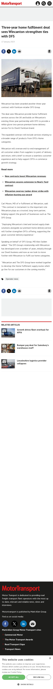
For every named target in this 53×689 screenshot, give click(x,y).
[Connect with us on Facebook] (5, 623)
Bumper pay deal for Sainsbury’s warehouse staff (33, 346)
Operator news (12, 279)
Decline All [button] (38, 677)
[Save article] (49, 51)
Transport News (13, 649)
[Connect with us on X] (14, 623)
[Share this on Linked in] (14, 51)
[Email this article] (19, 51)
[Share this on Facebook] (3, 51)
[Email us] (32, 623)
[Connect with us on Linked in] (23, 623)
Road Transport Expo (15, 644)
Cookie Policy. (16, 672)
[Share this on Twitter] (9, 51)
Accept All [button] (14, 677)
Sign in (17, 46)
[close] (51, 46)
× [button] (50, 658)
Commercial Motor (14, 634)
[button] (26, 684)
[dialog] (26, 672)
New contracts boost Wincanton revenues (25, 176)
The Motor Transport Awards (19, 639)
